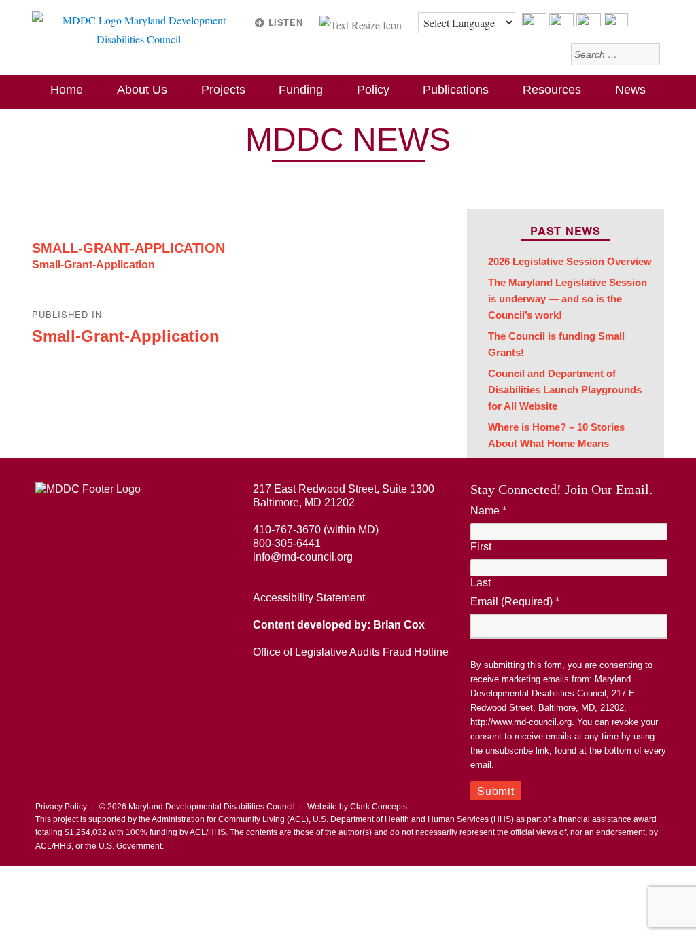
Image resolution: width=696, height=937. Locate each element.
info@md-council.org (303, 557)
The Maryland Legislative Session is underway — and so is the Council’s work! (567, 298)
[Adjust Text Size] (361, 23)
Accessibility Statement (309, 597)
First (480, 546)
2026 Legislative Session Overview (570, 261)
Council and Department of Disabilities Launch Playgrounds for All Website (565, 389)
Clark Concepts (378, 806)
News (630, 89)
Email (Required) (514, 601)
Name (488, 510)
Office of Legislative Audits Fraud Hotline (351, 652)
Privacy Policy (61, 806)
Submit (496, 790)
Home (66, 89)
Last (480, 582)
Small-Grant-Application (128, 248)
